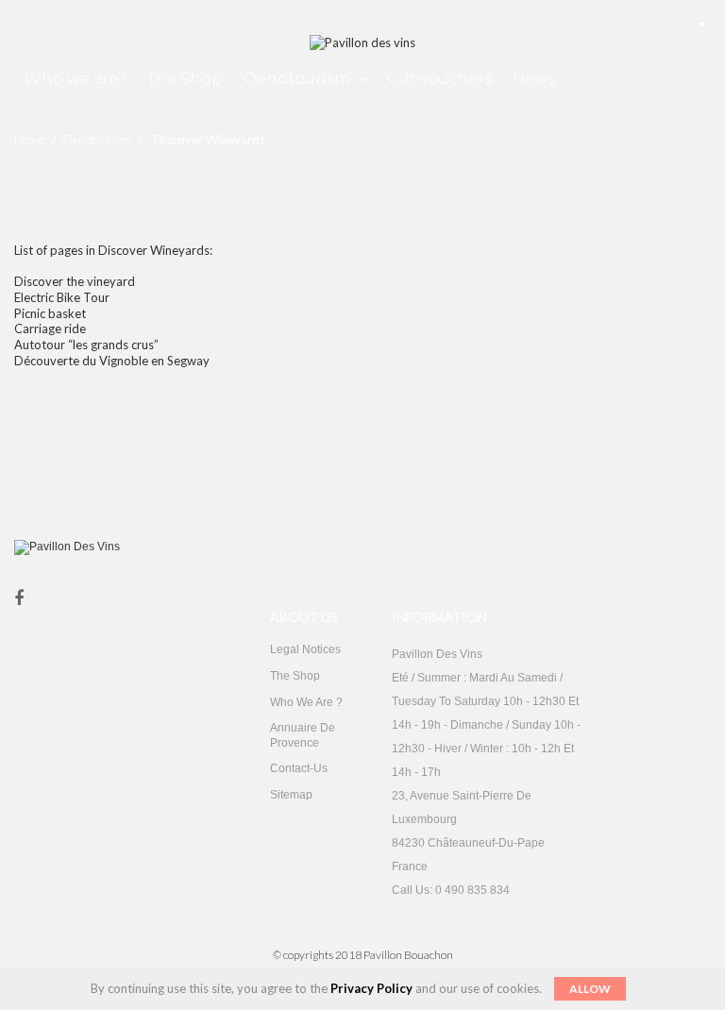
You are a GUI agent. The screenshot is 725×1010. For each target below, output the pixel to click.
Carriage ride (50, 328)
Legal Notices (305, 649)
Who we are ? (306, 702)
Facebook (19, 599)
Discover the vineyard (74, 281)
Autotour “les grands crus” (86, 344)
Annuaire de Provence (302, 735)
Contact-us (299, 768)
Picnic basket (50, 313)
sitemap (291, 794)
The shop (295, 675)
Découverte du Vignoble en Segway (112, 360)
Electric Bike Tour (62, 297)
